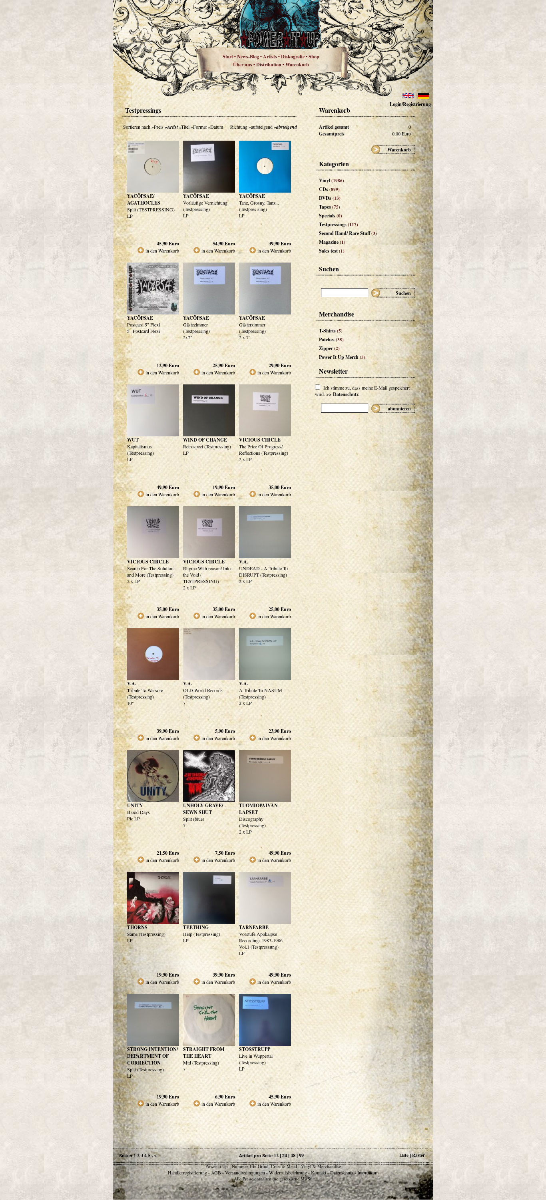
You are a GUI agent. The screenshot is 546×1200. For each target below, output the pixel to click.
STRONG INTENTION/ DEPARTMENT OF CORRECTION (152, 1056)
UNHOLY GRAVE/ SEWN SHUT (203, 809)
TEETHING (196, 927)
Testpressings (338, 224)
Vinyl (331, 180)
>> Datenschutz (342, 394)
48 (293, 1155)
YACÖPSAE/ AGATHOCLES (143, 199)
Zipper (329, 348)
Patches (331, 339)
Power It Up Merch (342, 357)
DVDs (330, 198)
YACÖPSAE (196, 196)
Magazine (332, 242)
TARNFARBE (254, 927)
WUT (133, 439)
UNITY (135, 805)
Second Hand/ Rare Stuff (348, 233)
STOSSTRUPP (254, 1049)
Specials (330, 215)
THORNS (137, 927)
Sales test (332, 250)
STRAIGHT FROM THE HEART (203, 1052)
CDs (329, 189)
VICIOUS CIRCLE (260, 439)
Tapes (329, 206)
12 (276, 1155)
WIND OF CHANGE (205, 439)
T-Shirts (331, 330)
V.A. (243, 561)
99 (301, 1155)
